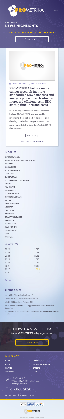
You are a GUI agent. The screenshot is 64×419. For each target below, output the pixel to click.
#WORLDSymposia (12, 157)
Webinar (9, 237)
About (13, 22)
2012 (36, 265)
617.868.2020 (20, 389)
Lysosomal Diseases (13, 197)
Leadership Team (12, 193)
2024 (7, 255)
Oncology (31, 136)
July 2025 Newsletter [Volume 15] (19, 302)
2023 (7, 259)
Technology (10, 230)
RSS (9, 280)
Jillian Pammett (38, 84)
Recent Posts (13, 290)
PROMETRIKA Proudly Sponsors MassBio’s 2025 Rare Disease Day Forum (31, 312)
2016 (36, 255)
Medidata (9, 207)
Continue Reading (31, 141)
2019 (7, 272)
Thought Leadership (42, 364)
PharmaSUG (10, 213)
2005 (37, 269)
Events (8, 184)
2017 (36, 252)
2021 (7, 265)
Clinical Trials (11, 177)
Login (32, 395)
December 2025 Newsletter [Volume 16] (21, 298)
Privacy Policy (11, 395)
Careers (36, 368)
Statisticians (10, 223)
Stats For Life (11, 227)
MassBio (8, 200)
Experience (9, 372)
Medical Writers (12, 203)
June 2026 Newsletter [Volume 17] (19, 295)
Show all (32, 39)
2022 (7, 262)
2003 (37, 272)
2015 (36, 259)
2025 (7, 252)
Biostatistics (10, 167)
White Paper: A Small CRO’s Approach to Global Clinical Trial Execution (29, 306)
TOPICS (12, 152)
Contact (36, 372)
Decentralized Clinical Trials (17, 180)
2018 (36, 249)
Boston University (13, 170)
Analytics (9, 163)
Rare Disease (10, 220)
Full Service (10, 187)
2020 (7, 269)
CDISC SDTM (9, 174)
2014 (36, 262)
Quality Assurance (13, 217)
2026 (7, 249)
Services (8, 368)
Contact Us (32, 342)
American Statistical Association (20, 160)
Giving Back (10, 190)
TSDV (7, 233)
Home (7, 22)
